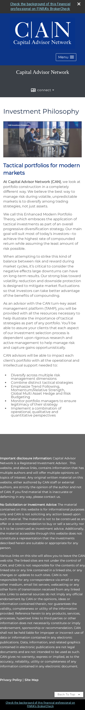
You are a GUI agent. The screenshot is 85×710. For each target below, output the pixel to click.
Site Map (32, 680)
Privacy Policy (11, 680)
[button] (66, 57)
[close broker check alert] (79, 4)
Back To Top (67, 694)
